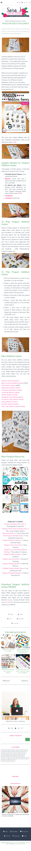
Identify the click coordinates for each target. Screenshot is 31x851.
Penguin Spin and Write (11, 559)
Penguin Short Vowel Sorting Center (14, 529)
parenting (4, 755)
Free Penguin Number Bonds (13, 536)
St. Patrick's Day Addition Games (13, 399)
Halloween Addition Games (11, 388)
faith (15, 750)
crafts (10, 750)
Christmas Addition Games (11, 392)
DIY (2, 750)
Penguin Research (8, 533)
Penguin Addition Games (12, 554)
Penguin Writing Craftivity (11, 540)
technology (26, 758)
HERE (15, 142)
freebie (7, 21)
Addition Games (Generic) (10, 381)
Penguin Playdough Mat (11, 564)
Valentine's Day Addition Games (12, 397)
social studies (12, 758)
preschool (10, 755)
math (19, 21)
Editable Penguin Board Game (13, 568)
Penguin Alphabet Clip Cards (15, 524)
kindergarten (13, 21)
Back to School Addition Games (12, 383)
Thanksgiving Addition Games (12, 390)
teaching (19, 758)
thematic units (5, 760)
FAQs (9, 602)
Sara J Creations (14, 842)
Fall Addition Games (8, 385)
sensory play (5, 758)
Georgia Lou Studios (20, 843)
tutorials (12, 760)
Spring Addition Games (9, 402)
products (16, 755)
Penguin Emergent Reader (11, 573)
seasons (23, 21)
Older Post (24, 680)
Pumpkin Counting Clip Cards (8, 650)
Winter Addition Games (10, 395)
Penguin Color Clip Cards (12, 545)
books (6, 750)
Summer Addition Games (10, 404)
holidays (25, 750)
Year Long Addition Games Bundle (13, 406)
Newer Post (6, 680)
